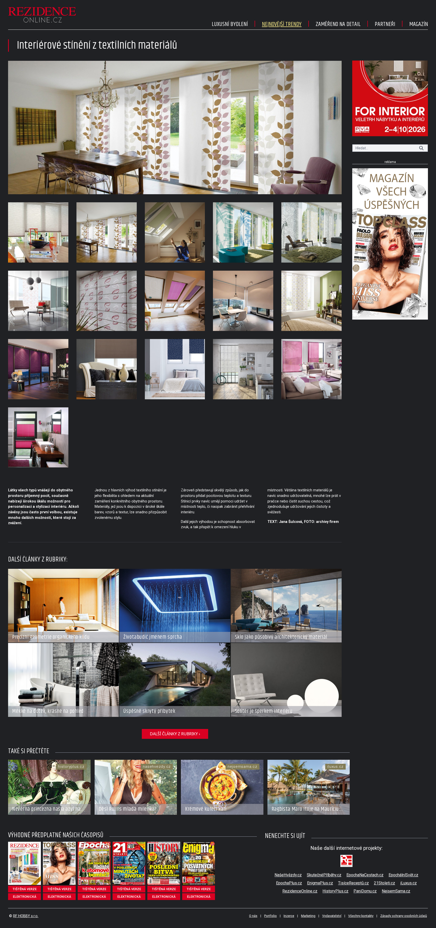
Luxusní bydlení (230, 24)
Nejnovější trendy (282, 24)
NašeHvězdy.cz (288, 875)
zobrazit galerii (175, 127)
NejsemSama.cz (396, 891)
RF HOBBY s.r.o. (25, 916)
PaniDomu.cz (365, 891)
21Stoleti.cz (384, 883)
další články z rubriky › (175, 734)
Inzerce (289, 916)
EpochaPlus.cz (289, 883)
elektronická (24, 896)
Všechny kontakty (360, 916)
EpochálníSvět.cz (403, 875)
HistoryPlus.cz (335, 891)
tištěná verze (25, 889)
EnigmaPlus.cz (320, 883)
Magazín (418, 24)
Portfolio (270, 916)
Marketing (308, 916)
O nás (253, 916)
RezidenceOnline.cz (299, 891)
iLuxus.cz (408, 883)
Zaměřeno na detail (338, 24)
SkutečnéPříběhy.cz (324, 875)
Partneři (385, 24)
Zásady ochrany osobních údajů (403, 916)
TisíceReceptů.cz (353, 883)
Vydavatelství (331, 916)
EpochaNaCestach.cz (365, 875)
